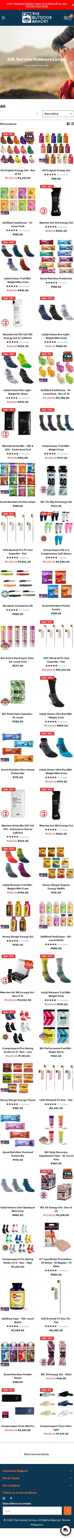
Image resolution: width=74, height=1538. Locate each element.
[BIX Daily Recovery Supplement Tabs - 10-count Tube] (56, 1130)
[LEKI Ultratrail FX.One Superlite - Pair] (56, 636)
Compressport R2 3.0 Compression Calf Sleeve (56, 551)
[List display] (72, 124)
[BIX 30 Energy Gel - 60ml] (56, 1352)
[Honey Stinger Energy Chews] (18, 1078)
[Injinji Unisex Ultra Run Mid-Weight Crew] (56, 692)
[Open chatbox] (65, 1530)
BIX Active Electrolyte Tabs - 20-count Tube (18, 660)
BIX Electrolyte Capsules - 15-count (18, 715)
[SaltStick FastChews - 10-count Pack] (18, 200)
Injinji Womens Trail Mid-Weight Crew (56, 994)
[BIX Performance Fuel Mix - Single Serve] (56, 1026)
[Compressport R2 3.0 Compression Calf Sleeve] (56, 528)
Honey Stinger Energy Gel (17, 936)
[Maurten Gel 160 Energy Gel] (56, 803)
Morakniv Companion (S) (18, 605)
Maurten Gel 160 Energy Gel (56, 825)
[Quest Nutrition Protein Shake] (18, 1352)
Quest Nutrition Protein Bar (56, 278)
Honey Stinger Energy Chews (17, 1099)
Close (37, 1471)
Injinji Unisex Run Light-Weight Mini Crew (56, 336)
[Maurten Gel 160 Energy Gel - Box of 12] (18, 970)
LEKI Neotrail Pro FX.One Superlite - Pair (18, 551)
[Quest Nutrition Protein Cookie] (56, 584)
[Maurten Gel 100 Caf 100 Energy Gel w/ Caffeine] (18, 312)
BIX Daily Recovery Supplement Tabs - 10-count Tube (56, 1156)
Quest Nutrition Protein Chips (17, 501)
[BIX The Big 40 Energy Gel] (56, 480)
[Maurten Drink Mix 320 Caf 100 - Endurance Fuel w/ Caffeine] (18, 803)
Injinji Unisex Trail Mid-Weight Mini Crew (18, 280)
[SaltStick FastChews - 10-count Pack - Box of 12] (56, 368)
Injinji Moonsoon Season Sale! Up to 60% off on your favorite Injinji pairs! (37, 5)
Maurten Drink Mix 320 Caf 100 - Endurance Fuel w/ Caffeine (18, 829)
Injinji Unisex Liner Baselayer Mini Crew (18, 1209)
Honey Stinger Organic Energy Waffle (56, 886)
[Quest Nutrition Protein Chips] (18, 480)
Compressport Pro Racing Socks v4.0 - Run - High (17, 1261)
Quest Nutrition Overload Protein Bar (18, 1154)
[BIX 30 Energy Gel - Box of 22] (56, 1185)
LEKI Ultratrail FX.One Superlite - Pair (56, 660)
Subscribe (67, 1510)
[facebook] (11, 1498)
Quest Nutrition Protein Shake (18, 1376)
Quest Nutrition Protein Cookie (56, 607)
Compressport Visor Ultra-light (56, 1428)
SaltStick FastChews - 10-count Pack (17, 224)
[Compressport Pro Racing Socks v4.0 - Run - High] (18, 1237)
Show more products (36, 1454)
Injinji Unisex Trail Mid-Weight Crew (56, 447)
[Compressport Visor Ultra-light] (56, 1404)
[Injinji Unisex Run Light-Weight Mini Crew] (56, 312)
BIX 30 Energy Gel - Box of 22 (56, 1209)
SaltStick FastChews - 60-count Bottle (56, 938)
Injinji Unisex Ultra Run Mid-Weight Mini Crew (56, 771)
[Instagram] (4, 1498)
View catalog (4, 17)
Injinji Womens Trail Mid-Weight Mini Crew (18, 886)
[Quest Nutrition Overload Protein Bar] (18, 1130)
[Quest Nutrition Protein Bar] (56, 256)
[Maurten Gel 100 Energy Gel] (56, 200)
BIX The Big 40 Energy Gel (56, 501)
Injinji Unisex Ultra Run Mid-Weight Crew (56, 715)
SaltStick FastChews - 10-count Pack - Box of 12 (56, 392)
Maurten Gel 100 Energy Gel (56, 222)
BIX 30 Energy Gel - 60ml (56, 1374)
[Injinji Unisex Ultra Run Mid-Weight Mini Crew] (56, 747)
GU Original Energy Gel (56, 170)
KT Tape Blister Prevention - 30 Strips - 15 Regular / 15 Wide (56, 1263)
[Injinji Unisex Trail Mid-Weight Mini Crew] (18, 256)
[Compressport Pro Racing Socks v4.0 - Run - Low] (18, 1026)
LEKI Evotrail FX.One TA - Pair (56, 1320)
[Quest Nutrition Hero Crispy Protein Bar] (18, 747)
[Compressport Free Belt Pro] (18, 1404)
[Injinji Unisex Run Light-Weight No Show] (18, 368)
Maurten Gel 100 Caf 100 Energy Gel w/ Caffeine (18, 336)
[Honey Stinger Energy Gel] (18, 914)
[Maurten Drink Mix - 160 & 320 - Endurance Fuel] (18, 424)
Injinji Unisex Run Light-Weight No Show (17, 392)
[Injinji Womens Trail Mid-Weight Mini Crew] (18, 863)
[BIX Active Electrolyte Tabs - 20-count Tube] (18, 636)
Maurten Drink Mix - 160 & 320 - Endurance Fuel (17, 447)
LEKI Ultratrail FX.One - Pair (56, 1099)
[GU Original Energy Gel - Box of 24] (18, 148)
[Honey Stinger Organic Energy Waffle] (56, 863)
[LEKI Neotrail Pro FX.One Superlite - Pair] (18, 528)
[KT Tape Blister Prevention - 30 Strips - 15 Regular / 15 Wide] (56, 1237)
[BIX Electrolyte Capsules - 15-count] (18, 692)
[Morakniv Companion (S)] (18, 584)
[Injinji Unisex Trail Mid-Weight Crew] (56, 424)
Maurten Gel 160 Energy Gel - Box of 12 (17, 994)
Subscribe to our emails (17, 1503)
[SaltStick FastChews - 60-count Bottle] (56, 914)
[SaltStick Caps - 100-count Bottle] (18, 1296)
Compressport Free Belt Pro (17, 1426)
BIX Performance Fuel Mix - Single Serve (56, 1050)
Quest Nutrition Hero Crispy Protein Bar (18, 771)
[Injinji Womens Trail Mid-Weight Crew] (56, 970)
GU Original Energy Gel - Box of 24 (18, 172)
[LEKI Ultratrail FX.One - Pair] (56, 1078)
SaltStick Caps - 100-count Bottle (18, 1320)
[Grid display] (68, 124)
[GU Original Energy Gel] (56, 148)
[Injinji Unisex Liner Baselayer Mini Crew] (18, 1185)
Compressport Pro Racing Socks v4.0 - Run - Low (17, 1050)
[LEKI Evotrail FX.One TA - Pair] (56, 1296)
